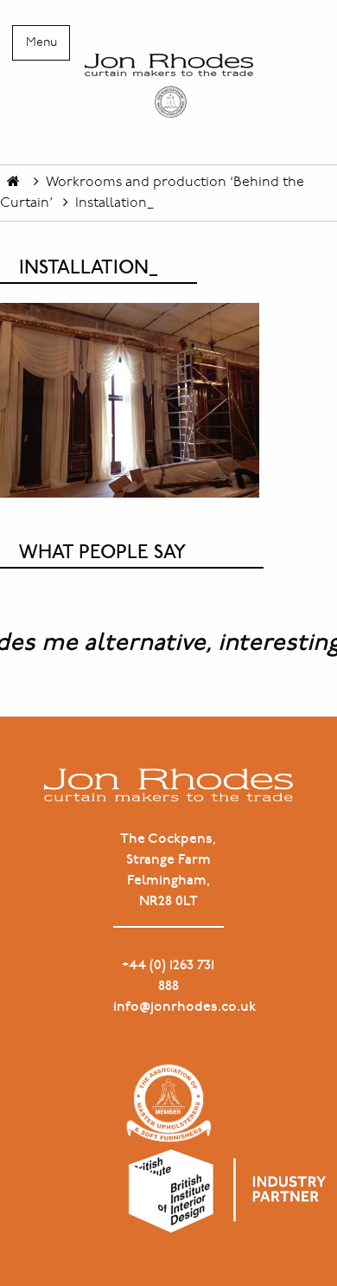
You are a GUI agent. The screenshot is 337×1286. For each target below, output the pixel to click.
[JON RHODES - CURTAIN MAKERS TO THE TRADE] (168, 86)
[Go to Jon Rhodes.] (13, 182)
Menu (41, 42)
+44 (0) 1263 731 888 (168, 975)
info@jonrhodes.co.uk (168, 1007)
